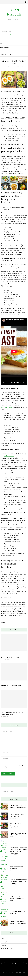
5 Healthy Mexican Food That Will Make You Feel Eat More (18, 806)
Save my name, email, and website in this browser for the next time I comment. (12, 767)
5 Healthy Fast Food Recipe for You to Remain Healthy (18, 922)
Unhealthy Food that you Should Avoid (11, 685)
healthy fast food (9, 456)
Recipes (2, 50)
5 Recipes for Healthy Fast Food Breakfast (17, 912)
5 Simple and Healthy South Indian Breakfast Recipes (18, 834)
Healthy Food (4, 47)
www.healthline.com (6, 407)
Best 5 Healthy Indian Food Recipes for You (17, 815)
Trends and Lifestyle (7, 54)
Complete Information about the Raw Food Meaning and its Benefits (12, 713)
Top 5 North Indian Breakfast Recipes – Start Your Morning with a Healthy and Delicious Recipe (14, 656)
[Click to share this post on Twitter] (10, 622)
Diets (1, 43)
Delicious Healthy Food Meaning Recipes (16, 824)
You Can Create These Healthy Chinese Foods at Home (17, 898)
